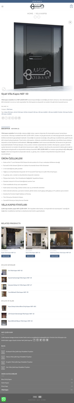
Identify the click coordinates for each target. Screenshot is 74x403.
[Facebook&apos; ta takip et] (34, 339)
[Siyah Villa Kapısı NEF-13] (37, 238)
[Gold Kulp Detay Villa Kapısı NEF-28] (61, 238)
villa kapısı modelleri (6, 114)
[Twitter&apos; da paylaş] (9, 117)
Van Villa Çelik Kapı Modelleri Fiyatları (18, 367)
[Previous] (1, 243)
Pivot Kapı (4, 386)
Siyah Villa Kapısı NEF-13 (33, 252)
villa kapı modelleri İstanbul (55, 112)
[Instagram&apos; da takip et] (37, 339)
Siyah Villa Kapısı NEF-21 (8, 252)
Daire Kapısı (5, 383)
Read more (6, 256)
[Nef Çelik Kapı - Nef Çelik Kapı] (37, 6)
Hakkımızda (32, 400)
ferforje (26, 112)
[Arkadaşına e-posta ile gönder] (12, 117)
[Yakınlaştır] (4, 89)
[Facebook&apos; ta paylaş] (6, 117)
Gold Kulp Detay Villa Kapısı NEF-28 (60, 252)
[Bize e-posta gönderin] (44, 339)
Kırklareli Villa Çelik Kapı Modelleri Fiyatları (19, 351)
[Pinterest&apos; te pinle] (16, 117)
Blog (38, 400)
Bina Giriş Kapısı (6, 379)
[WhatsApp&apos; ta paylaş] (3, 117)
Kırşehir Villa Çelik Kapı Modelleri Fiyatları (19, 362)
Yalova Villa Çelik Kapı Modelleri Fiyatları (19, 357)
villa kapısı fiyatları (67, 112)
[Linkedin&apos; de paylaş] (19, 117)
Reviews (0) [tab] (15, 128)
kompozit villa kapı (33, 112)
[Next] (72, 243)
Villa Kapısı (41, 13)
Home (30, 13)
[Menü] (2, 6)
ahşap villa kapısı (8, 112)
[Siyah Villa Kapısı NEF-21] (12, 238)
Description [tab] (5, 128)
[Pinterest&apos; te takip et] (47, 339)
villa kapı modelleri (43, 112)
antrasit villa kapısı (18, 112)
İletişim (43, 400)
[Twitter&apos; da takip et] (40, 339)
